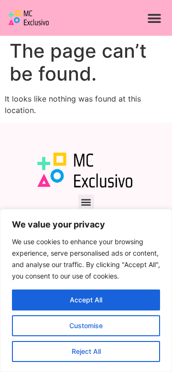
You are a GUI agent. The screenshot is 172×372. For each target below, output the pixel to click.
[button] (154, 18)
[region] (86, 290)
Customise (86, 325)
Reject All (86, 351)
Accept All (86, 300)
